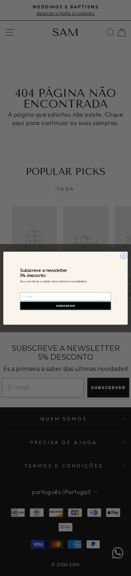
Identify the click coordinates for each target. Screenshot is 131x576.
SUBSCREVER (65, 305)
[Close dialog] (123, 256)
